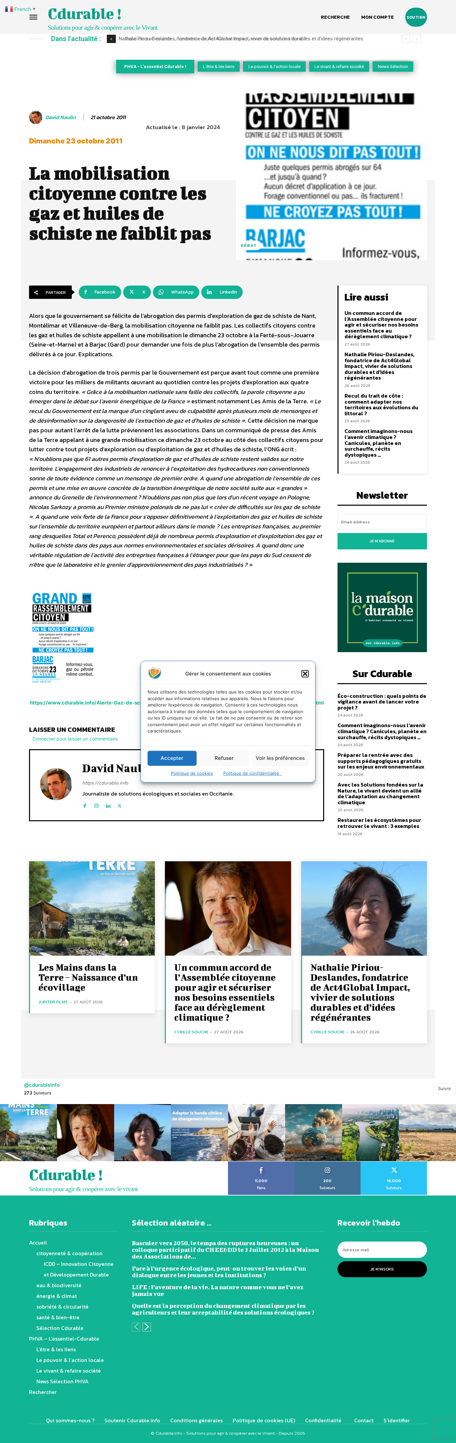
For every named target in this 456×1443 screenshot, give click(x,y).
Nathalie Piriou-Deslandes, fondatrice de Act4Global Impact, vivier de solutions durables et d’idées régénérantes (380, 366)
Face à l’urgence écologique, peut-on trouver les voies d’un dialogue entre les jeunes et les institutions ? (219, 1272)
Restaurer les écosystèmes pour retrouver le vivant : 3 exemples (379, 823)
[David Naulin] (36, 117)
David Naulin (60, 117)
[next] (417, 39)
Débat (249, 245)
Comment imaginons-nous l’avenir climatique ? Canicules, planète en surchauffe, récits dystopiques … (379, 442)
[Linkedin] (107, 804)
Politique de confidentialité (252, 773)
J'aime (261, 1163)
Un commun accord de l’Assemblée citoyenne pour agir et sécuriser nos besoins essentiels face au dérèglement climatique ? (381, 324)
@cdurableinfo (42, 1085)
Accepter (172, 758)
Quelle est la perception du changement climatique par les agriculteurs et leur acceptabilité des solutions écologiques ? (223, 1309)
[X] (119, 804)
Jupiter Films (53, 1002)
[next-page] (147, 1327)
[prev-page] (136, 1327)
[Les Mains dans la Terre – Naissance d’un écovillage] (92, 908)
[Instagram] (96, 804)
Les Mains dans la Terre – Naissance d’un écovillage (88, 977)
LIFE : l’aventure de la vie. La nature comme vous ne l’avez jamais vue (217, 1290)
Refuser (224, 758)
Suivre (444, 1088)
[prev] (406, 39)
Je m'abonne (382, 541)
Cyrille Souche (191, 1032)
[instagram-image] (28, 1132)
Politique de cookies (192, 773)
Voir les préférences (280, 758)
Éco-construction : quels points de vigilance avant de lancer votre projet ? (381, 701)
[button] (305, 673)
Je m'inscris (382, 1269)
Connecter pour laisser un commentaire (75, 739)
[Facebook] (84, 804)
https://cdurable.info (105, 783)
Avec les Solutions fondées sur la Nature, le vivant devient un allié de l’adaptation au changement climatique (380, 793)
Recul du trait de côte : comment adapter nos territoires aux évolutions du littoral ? (211, 39)
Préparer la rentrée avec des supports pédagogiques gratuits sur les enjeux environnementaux (380, 761)
